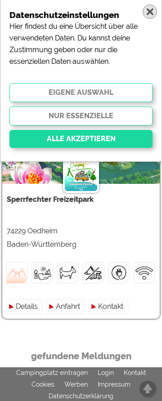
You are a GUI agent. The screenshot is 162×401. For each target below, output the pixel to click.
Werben (76, 384)
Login (106, 372)
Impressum (114, 384)
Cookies (43, 384)
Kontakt (110, 306)
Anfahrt (68, 306)
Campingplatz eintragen (52, 372)
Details (27, 306)
